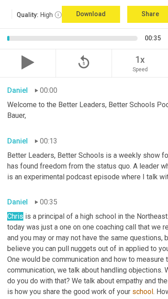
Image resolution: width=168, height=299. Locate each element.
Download (91, 13)
